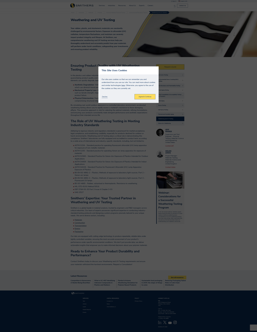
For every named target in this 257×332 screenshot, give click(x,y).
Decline (104, 97)
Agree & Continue (145, 97)
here (123, 85)
